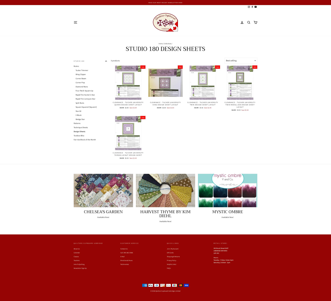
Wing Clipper (81, 74)
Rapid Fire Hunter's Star (85, 95)
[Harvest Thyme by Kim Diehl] (165, 190)
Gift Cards (170, 253)
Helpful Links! (171, 264)
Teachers (77, 260)
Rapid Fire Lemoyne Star (85, 99)
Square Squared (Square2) (86, 107)
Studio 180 (79, 61)
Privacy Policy (171, 260)
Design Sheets (79, 131)
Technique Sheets (81, 127)
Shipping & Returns (173, 256)
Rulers (76, 66)
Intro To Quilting (79, 264)
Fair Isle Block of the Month (85, 140)
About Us (77, 249)
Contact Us (124, 249)
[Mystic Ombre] (227, 190)
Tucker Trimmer (82, 70)
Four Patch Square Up (84, 91)
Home (161, 44)
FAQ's (169, 268)
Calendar (77, 253)
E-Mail (122, 256)
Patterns (77, 123)
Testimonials (124, 264)
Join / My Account (172, 249)
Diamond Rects (82, 86)
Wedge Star (80, 119)
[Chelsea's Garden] (103, 190)
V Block (78, 115)
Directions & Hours (126, 260)
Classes (76, 256)
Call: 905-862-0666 (126, 253)
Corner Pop (80, 82)
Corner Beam (81, 78)
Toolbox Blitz (79, 135)
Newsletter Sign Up (80, 268)
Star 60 (78, 111)
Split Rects (80, 103)
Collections (167, 44)
